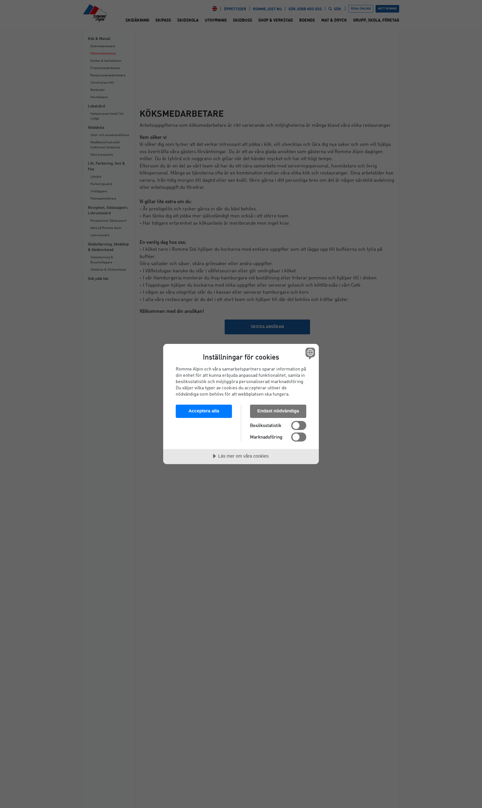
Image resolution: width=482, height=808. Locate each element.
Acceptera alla (204, 410)
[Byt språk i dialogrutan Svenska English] (309, 353)
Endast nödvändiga (278, 410)
